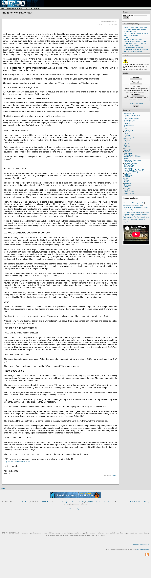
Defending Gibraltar (138, 203)
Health (126, 182)
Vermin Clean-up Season (131, 45)
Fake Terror (127, 147)
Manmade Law (128, 167)
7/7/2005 (90, 502)
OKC (79, 502)
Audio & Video (128, 168)
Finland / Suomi (129, 191)
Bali (86, 502)
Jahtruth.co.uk (128, 207)
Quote (126, 37)
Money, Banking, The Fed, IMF (134, 170)
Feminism (128, 135)
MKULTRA (127, 132)
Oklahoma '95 (128, 152)
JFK (125, 142)
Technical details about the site (141, 544)
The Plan (25, 502)
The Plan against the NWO (14, 8)
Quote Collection (129, 193)
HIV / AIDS (127, 188)
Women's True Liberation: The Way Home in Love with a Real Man (136, 217)
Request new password (137, 103)
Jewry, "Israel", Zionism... (132, 118)
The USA (127, 140)
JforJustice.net (128, 205)
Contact (36, 8)
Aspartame (127, 183)
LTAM (30, 8)
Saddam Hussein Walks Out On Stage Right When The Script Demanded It (135, 28)
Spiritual (114, 475)
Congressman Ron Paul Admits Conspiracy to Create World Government (136, 48)
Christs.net (126, 203)
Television (127, 138)
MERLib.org (128, 175)
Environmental (128, 162)
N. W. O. (44, 502)
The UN (127, 117)
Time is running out (75, 509)
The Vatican (128, 127)
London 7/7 (127, 150)
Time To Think (138, 207)
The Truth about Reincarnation (133, 51)
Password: (136, 82)
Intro (2, 8)
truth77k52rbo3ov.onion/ (143, 549)
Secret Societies (129, 122)
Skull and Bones (129, 125)
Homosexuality (129, 137)
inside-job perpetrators (69, 502)
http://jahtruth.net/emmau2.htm (17, 461)
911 (125, 148)
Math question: (136, 94)
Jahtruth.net (138, 205)
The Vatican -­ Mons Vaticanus (133, 39)
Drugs (126, 133)
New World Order (129, 113)
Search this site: (128, 15)
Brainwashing (128, 130)
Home (3, 488)
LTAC (25, 8)
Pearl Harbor (128, 153)
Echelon (125, 178)
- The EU (126, 143)
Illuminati (127, 123)
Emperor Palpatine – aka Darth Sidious (136, 33)
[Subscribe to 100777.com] (147, 554)
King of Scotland (135, 215)
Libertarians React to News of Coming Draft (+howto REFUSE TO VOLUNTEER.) (136, 42)
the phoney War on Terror (104, 502)
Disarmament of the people (132, 160)
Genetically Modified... (131, 163)
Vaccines (127, 190)
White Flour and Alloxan (131, 35)
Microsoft (127, 177)
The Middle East (129, 120)
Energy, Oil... (128, 173)
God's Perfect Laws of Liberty (139, 502)
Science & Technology (131, 172)
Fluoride (126, 186)
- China (125, 145)
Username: (136, 77)
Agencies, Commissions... (132, 115)
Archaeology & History (131, 155)
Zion (48, 502)
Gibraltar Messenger (136, 212)
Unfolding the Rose (130, 31)
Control (126, 128)
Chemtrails (127, 185)
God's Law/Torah (129, 165)
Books (126, 158)
